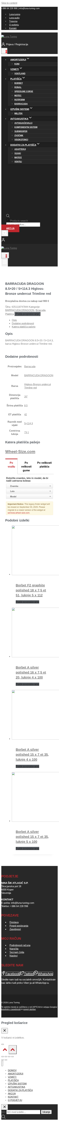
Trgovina (13, 21)
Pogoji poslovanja (19, 925)
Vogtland (19, 73)
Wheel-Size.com (20, 451)
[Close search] (4, 1107)
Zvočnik (18, 135)
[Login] (29, 240)
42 (25, 414)
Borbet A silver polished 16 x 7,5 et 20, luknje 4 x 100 (31, 672)
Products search (19, 220)
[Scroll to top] (5, 1050)
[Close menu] (2, 1063)
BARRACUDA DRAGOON (19, 310)
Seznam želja (17, 952)
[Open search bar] (8, 216)
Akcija (10, 228)
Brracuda (40, 310)
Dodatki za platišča (20, 1090)
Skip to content (9, 2)
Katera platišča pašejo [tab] (23, 326)
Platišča (9, 314)
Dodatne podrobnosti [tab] (23, 323)
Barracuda (21, 104)
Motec (17, 95)
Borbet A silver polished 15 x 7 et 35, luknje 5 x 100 (32, 836)
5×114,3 (28, 423)
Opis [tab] (14, 320)
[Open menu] (4, 262)
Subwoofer (20, 131)
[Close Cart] (4, 1031)
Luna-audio (14, 18)
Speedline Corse (23, 91)
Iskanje (46, 1112)
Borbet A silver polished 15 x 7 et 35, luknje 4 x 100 (32, 754)
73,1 (26, 432)
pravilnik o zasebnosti (11, 1009)
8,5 (26, 405)
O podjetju (14, 25)
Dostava (14, 922)
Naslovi (14, 955)
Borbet (18, 83)
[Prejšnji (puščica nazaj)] (2, 1059)
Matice (18, 157)
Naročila (14, 948)
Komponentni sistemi (25, 127)
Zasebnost (15, 929)
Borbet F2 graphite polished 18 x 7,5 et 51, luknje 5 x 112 (31, 590)
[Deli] (9, 1056)
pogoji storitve (29, 1009)
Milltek (18, 113)
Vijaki (17, 153)
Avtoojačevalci (23, 123)
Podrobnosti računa (20, 945)
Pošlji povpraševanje (27, 313)
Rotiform (19, 100)
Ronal (17, 87)
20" (26, 396)
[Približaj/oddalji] (2, 1056)
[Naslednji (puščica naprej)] (6, 1059)
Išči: (3, 1112)
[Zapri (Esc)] (12, 1056)
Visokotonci (21, 139)
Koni (16, 64)
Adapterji (20, 149)
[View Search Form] (4, 233)
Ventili (18, 161)
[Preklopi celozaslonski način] (6, 1056)
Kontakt (13, 28)
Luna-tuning (14, 14)
